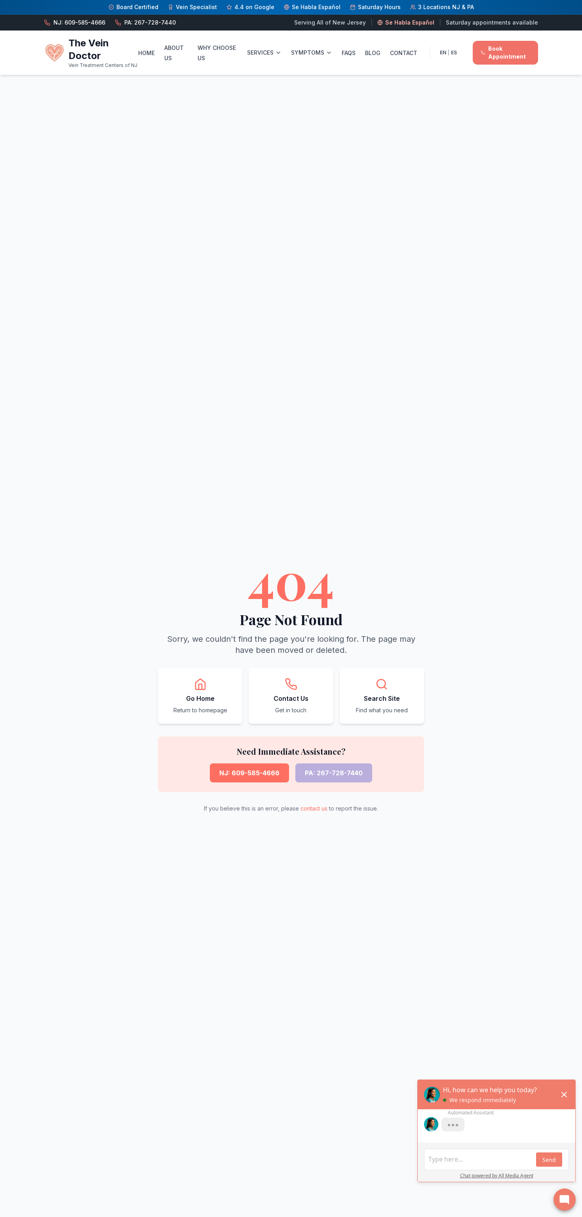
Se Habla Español (409, 22)
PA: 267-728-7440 (334, 773)
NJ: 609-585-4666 (249, 773)
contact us (314, 808)
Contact (403, 53)
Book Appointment (507, 52)
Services (260, 52)
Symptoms (307, 52)
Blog (372, 53)
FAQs (349, 53)
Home (146, 53)
